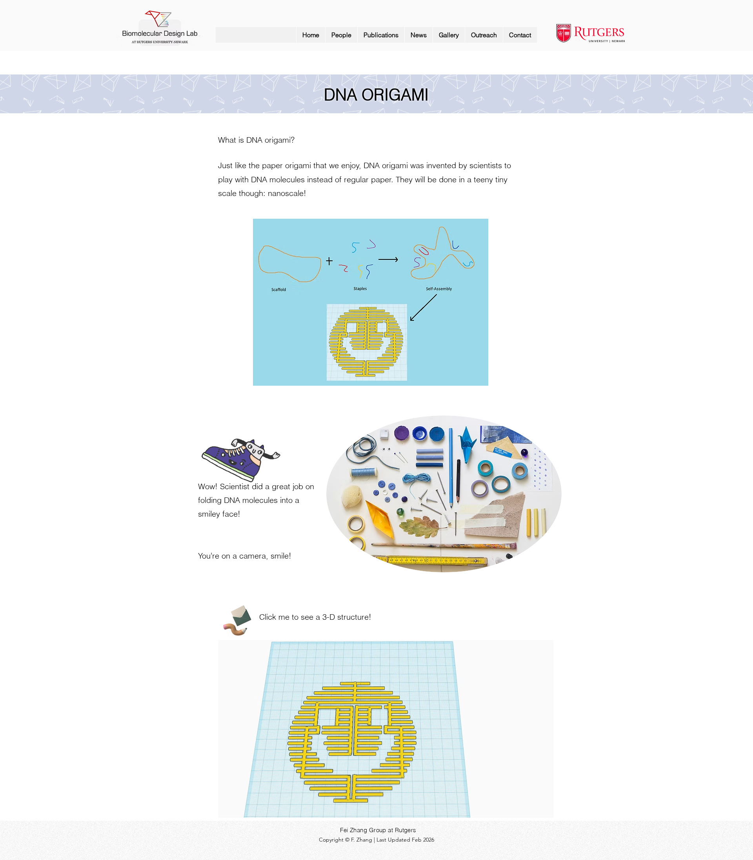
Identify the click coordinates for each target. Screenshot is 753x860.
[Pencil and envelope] (236, 619)
